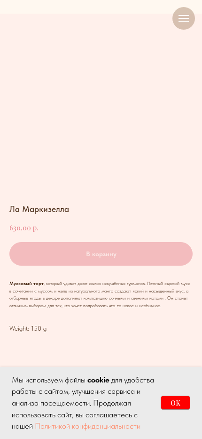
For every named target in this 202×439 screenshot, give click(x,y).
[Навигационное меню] (184, 18)
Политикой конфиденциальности (87, 426)
